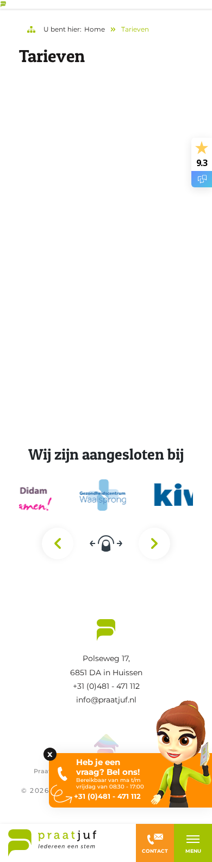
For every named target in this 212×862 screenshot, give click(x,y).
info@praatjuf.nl (106, 700)
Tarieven (135, 29)
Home (94, 29)
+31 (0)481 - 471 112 (106, 686)
